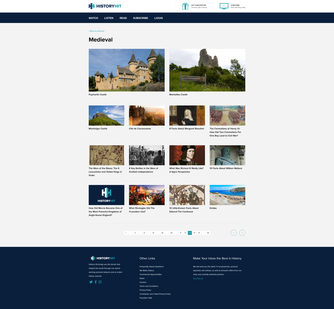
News (142, 278)
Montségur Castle (98, 128)
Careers (143, 282)
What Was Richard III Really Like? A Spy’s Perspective (186, 170)
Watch (93, 18)
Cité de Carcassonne (140, 128)
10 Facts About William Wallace (226, 168)
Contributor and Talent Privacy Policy (155, 294)
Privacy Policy (145, 290)
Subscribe (140, 18)
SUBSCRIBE (235, 5)
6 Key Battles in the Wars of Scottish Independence (143, 170)
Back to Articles (97, 31)
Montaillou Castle (178, 94)
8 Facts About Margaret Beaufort (186, 128)
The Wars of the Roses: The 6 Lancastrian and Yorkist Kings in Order (105, 172)
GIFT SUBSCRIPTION (198, 5)
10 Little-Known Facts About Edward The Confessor (184, 209)
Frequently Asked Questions (151, 266)
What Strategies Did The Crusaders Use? (142, 209)
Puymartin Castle (98, 94)
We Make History (147, 270)
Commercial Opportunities (151, 274)
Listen (108, 18)
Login (158, 18)
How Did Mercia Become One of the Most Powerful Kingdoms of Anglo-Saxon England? (106, 211)
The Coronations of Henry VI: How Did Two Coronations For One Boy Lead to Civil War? (225, 132)
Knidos (213, 208)
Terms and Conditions (149, 286)
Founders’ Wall (146, 297)
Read (123, 18)
